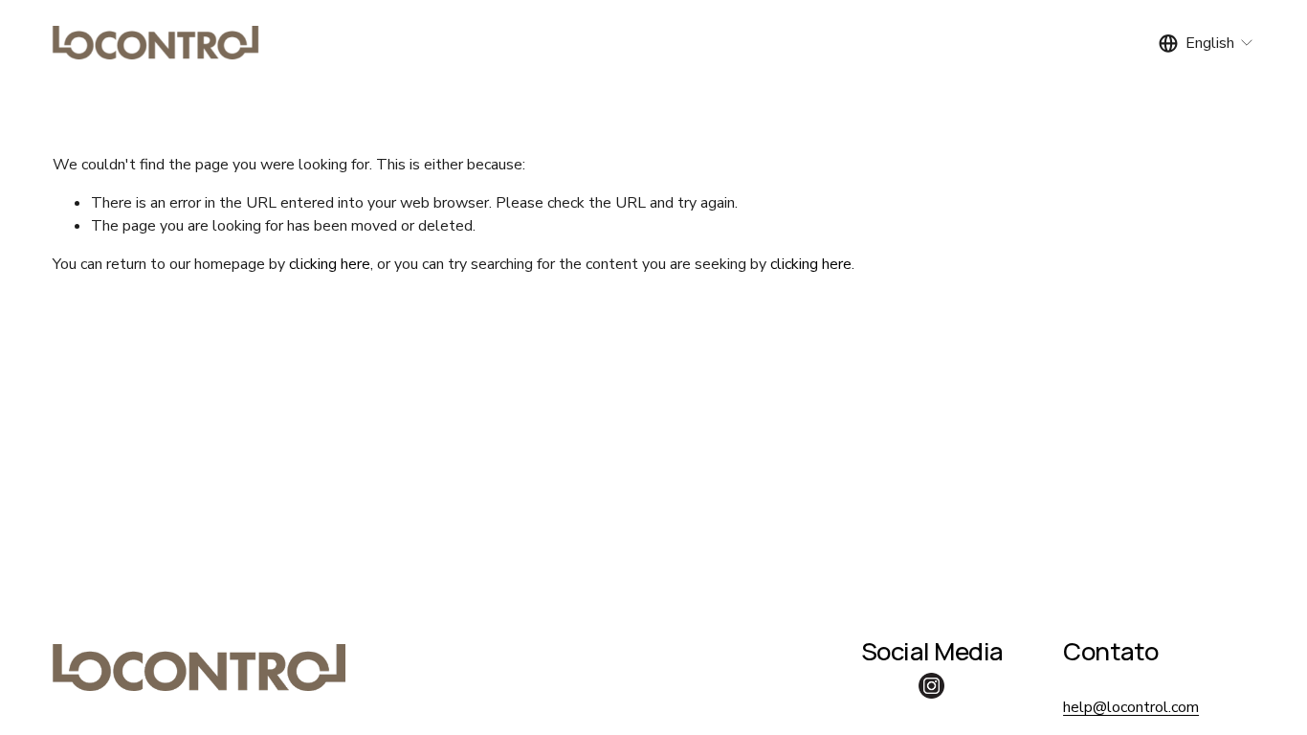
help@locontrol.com (1131, 707)
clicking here (329, 264)
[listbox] (1207, 43)
